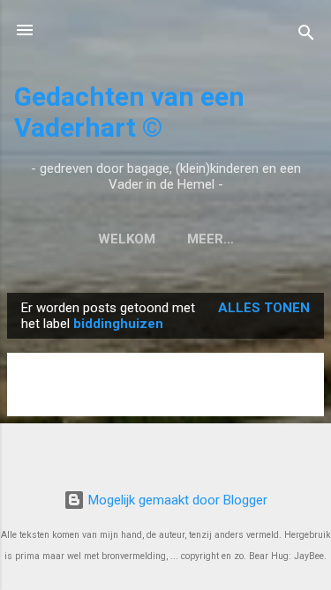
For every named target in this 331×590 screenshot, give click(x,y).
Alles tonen (264, 308)
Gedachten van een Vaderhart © (129, 112)
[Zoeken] (306, 36)
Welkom (126, 239)
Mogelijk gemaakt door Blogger (176, 500)
